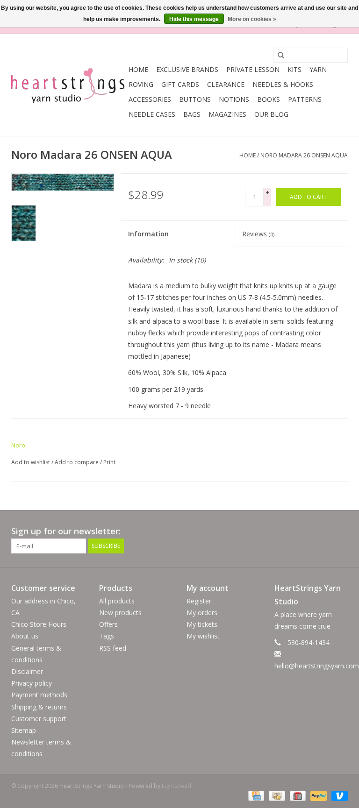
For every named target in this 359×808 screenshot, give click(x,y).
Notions (234, 99)
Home (138, 69)
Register (199, 600)
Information (148, 233)
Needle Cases (152, 114)
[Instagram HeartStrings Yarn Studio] (340, 531)
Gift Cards (180, 84)
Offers (108, 624)
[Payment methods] (255, 795)
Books (268, 99)
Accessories (150, 99)
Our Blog (271, 114)
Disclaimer (27, 671)
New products (120, 612)
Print (109, 462)
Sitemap (23, 730)
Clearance (225, 84)
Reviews (258, 233)
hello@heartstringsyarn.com (316, 665)
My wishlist (203, 635)
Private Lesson (253, 69)
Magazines (227, 114)
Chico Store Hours (38, 624)
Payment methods (39, 694)
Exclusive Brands (187, 69)
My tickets (202, 624)
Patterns (305, 99)
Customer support (38, 718)
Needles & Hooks (282, 84)
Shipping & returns (39, 706)
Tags (106, 635)
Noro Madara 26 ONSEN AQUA (304, 155)
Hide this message (194, 19)
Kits (294, 69)
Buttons (195, 99)
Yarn (318, 69)
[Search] (277, 56)
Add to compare (77, 462)
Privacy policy (31, 683)
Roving (141, 84)
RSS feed (112, 648)
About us (24, 635)
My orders (202, 612)
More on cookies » (252, 19)
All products (117, 600)
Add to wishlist (30, 462)
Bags (192, 114)
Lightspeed (176, 786)
